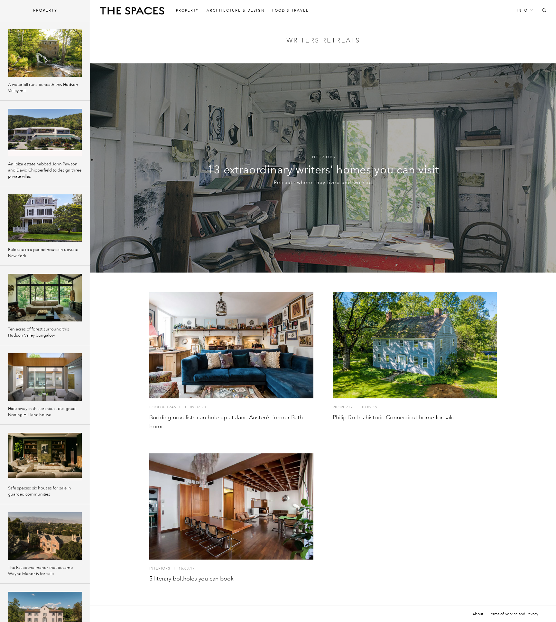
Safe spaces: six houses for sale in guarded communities (39, 491)
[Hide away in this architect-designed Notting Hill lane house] (45, 377)
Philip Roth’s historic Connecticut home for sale (393, 417)
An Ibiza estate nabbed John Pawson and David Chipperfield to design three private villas (44, 170)
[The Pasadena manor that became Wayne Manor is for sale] (45, 536)
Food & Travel (290, 10)
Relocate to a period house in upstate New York (43, 252)
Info (522, 10)
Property (187, 10)
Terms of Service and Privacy (513, 614)
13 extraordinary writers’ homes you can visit (323, 169)
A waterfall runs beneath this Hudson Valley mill (43, 87)
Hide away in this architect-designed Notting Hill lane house (42, 411)
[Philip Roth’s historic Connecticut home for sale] (415, 345)
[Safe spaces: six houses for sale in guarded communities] (45, 456)
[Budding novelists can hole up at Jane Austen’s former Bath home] (231, 345)
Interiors (323, 157)
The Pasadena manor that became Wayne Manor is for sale (40, 570)
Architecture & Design (235, 10)
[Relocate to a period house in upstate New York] (45, 218)
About (477, 614)
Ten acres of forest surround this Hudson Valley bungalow (38, 332)
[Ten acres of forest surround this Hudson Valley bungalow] (45, 297)
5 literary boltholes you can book (191, 578)
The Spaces (132, 12)
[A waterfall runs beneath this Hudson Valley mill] (45, 53)
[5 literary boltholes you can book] (231, 506)
